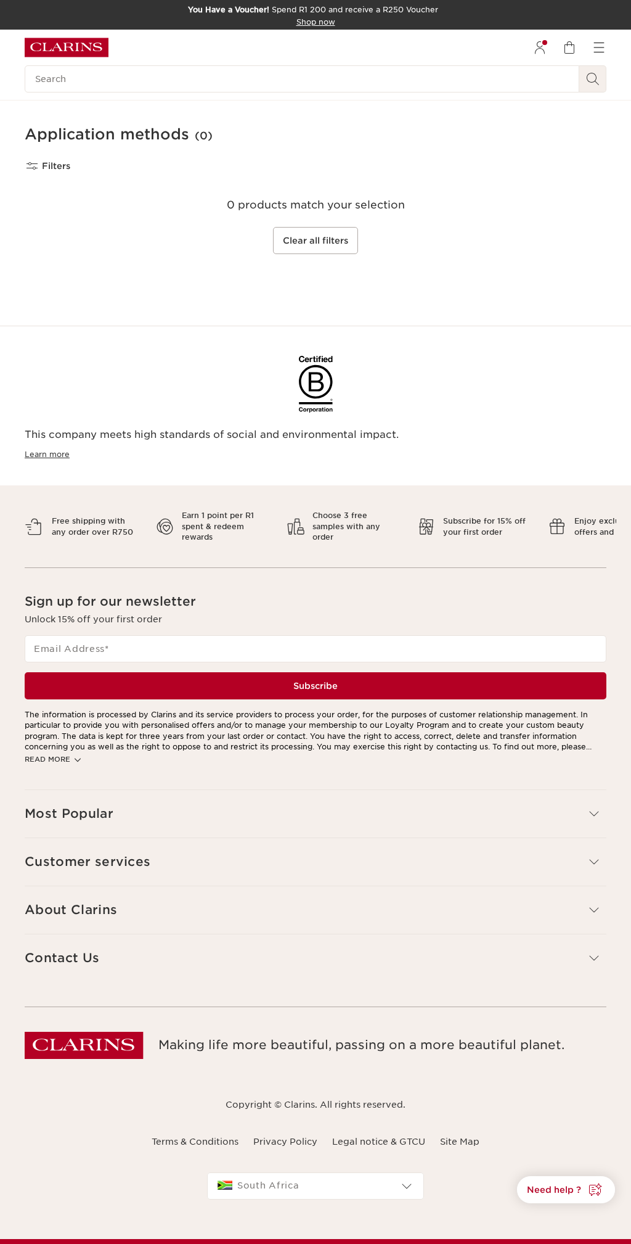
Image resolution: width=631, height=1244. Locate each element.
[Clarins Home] (66, 47)
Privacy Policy (285, 1130)
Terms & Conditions (195, 1130)
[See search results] (592, 79)
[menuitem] (539, 47)
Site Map (459, 1130)
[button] (566, 1189)
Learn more (47, 454)
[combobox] (315, 1175)
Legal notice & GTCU (378, 1130)
